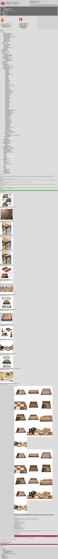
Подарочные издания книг (6, 142)
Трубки (5, 157)
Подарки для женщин (5, 58)
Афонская (6, 75)
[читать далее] (9, 176)
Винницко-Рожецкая (8, 94)
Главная (3, 548)
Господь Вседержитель (8, 114)
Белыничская (7, 79)
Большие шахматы (6, 41)
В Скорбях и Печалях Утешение (10, 85)
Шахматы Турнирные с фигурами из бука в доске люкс (8, 353)
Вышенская (7, 104)
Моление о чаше (7, 118)
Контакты (3, 13)
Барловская (7, 78)
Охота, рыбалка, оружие (7, 145)
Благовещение (7, 80)
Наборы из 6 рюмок (6, 171)
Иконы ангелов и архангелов (8, 141)
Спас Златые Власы (8, 121)
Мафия (5, 167)
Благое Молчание (8, 111)
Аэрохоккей (4, 51)
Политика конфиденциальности (8, 8)
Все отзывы (2, 191)
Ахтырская (7, 76)
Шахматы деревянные (7, 37)
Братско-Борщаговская (8, 84)
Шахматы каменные (7, 35)
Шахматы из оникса (7, 38)
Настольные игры (4, 159)
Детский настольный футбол (8, 54)
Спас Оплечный (7, 120)
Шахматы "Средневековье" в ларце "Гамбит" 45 (7, 324)
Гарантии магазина (5, 15)
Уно (4, 161)
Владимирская (7, 96)
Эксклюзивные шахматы (7, 36)
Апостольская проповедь (9, 110)
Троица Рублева (7, 134)
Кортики (5, 153)
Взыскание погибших (8, 93)
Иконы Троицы (6, 132)
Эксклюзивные (6, 48)
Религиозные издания (7, 143)
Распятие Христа (7, 129)
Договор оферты (6, 552)
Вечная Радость (7, 92)
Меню (1, 546)
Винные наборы (6, 65)
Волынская (7, 99)
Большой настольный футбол (8, 55)
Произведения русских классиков (9, 147)
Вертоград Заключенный (9, 91)
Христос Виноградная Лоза (9, 131)
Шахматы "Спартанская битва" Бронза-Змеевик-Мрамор (8, 309)
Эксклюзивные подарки (5, 64)
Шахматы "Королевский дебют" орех (5, 279)
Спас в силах (7, 123)
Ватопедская (7, 88)
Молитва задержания (8, 130)
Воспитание (7, 102)
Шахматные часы (4, 49)
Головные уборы (6, 152)
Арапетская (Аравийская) (9, 74)
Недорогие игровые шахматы (8, 33)
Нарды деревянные (6, 45)
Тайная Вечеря (7, 126)
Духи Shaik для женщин (8, 59)
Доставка (3, 12)
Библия (6, 144)
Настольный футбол (5, 53)
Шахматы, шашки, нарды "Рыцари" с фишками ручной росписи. (9, 383)
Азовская (6, 70)
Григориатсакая (7, 106)
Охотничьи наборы (6, 66)
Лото (4, 164)
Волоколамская (7, 98)
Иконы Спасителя (6, 108)
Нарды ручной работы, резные (8, 47)
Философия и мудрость (7, 146)
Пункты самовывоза (5, 555)
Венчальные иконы (6, 139)
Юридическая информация (8, 9)
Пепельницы (5, 156)
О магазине (3, 7)
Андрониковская (7, 73)
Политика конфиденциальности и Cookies (10, 10)
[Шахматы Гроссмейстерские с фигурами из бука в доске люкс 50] (20, 398)
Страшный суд (7, 109)
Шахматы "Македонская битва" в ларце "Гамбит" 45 (8, 294)
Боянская (6, 82)
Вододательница (7, 97)
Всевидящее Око (7, 113)
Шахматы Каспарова (7, 40)
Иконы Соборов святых (7, 140)
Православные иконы (5, 68)
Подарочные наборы (7, 158)
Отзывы (3, 11)
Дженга (5, 160)
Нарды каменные (6, 43)
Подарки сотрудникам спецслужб (9, 67)
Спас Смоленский (8, 124)
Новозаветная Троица (8, 133)
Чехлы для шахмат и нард (5, 50)
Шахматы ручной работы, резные (8, 34)
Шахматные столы (4, 61)
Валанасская (7, 87)
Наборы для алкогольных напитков (9, 148)
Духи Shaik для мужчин (8, 60)
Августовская (7, 69)
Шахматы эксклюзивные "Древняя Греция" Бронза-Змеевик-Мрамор (10, 368)
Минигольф (3, 63)
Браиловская (7, 83)
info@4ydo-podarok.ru (30, 537)
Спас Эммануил (7, 125)
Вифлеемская (7, 95)
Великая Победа (7, 90)
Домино (5, 166)
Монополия (5, 163)
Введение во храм (8, 89)
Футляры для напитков (7, 149)
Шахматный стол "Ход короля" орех (5, 264)
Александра (7, 138)
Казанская (6, 107)
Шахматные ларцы (5, 42)
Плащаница (7, 128)
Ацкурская (7, 77)
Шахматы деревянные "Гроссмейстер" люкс (6, 339)
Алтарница (7, 72)
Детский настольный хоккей (8, 57)
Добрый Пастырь (7, 115)
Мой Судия (7, 117)
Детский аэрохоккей (7, 52)
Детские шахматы (6, 39)
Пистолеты (5, 155)
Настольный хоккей (5, 56)
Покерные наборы (6, 162)
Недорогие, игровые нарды (8, 44)
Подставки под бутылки (7, 150)
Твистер (5, 168)
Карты (5, 165)
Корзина (1, 545)
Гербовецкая (7, 105)
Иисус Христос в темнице (9, 127)
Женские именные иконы (7, 136)
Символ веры (7, 119)
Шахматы (3, 32)
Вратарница (7, 103)
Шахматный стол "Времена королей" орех (6, 235)
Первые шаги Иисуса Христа (9, 112)
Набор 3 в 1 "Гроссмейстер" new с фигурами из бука (7, 206)
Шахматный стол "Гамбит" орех (5, 250)
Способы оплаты (4, 14)
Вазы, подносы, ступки (7, 173)
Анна (6, 137)
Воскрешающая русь (8, 101)
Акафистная (7, 71)
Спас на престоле (7, 122)
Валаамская (7, 86)
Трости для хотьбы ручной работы (9, 151)
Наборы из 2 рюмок (6, 172)
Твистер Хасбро (7, 169)
